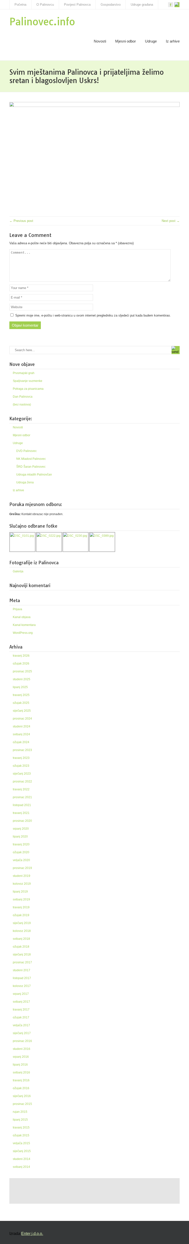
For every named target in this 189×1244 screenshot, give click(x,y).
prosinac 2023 (22, 750)
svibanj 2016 (21, 1072)
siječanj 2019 (22, 923)
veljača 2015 (21, 1143)
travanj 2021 (21, 813)
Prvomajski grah (23, 373)
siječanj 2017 (22, 1033)
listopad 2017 (22, 978)
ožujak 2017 (21, 1017)
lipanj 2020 (20, 836)
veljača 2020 (21, 860)
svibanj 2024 (21, 734)
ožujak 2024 (21, 742)
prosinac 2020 (22, 821)
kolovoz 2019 (22, 883)
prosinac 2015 (22, 1104)
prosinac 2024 (22, 718)
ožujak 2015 (21, 1135)
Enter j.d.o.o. (32, 1233)
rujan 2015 (20, 1112)
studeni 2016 (21, 1049)
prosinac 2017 (22, 962)
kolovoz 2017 (22, 986)
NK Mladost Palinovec (31, 459)
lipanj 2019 (20, 891)
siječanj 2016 (22, 1096)
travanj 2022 (21, 789)
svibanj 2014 (21, 1167)
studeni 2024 (21, 726)
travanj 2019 (21, 907)
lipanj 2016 (20, 1064)
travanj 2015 (21, 1127)
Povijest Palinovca (77, 4)
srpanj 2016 (21, 1056)
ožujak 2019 (21, 915)
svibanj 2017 (21, 1001)
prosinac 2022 (22, 781)
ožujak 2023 (21, 765)
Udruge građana (142, 4)
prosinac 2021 (22, 797)
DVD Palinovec (26, 451)
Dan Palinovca (22, 396)
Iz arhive (173, 41)
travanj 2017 (21, 1009)
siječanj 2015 (22, 1151)
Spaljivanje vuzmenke (27, 381)
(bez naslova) (22, 404)
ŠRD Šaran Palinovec (31, 466)
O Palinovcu (45, 4)
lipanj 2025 (20, 687)
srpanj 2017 (21, 994)
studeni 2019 (21, 876)
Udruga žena (25, 482)
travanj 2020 (21, 844)
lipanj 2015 (20, 1119)
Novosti (100, 41)
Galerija (18, 571)
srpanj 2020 (21, 828)
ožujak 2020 (21, 852)
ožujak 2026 (21, 663)
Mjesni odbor (125, 41)
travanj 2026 (21, 655)
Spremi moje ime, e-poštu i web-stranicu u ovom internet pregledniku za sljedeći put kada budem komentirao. (93, 315)
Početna (20, 4)
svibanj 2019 (21, 899)
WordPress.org (23, 633)
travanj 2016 (21, 1080)
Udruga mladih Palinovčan (34, 474)
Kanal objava (22, 617)
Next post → (171, 221)
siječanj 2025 (22, 710)
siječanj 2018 (22, 954)
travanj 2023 (21, 758)
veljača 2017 (21, 1025)
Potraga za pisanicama (28, 389)
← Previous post (21, 221)
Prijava (17, 609)
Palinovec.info (42, 21)
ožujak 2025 (21, 703)
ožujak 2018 (21, 946)
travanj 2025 (21, 695)
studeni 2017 (21, 970)
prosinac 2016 (22, 1041)
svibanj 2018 (21, 938)
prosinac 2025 (22, 671)
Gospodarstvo (111, 4)
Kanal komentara (24, 625)
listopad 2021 (22, 805)
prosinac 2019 (22, 868)
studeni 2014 (21, 1159)
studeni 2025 (21, 679)
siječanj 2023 (22, 773)
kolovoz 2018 (22, 931)
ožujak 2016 (21, 1088)
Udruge (151, 41)
